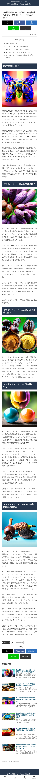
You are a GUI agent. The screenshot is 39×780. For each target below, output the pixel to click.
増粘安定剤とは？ (11, 43)
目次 (16, 40)
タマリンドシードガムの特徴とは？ (17, 46)
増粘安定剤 (7, 642)
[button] (25, 28)
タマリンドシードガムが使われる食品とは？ (20, 49)
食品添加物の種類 (18, 642)
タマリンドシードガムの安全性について (18, 52)
